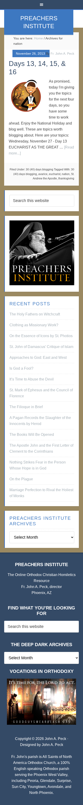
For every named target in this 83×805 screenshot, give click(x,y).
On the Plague (21, 479)
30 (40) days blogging (39, 169)
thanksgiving (66, 178)
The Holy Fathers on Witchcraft (34, 314)
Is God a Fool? (21, 368)
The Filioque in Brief (26, 407)
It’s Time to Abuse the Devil (31, 379)
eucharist (54, 174)
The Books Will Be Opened (31, 435)
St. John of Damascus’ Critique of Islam (41, 347)
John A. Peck (52, 745)
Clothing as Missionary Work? (33, 325)
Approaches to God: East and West (38, 357)
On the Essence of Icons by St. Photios (41, 336)
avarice (42, 174)
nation (66, 174)
